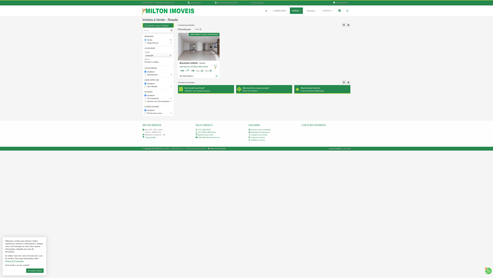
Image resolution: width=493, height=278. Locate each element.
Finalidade (149, 36)
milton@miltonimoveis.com (209, 137)
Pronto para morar (159, 113)
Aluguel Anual (159, 43)
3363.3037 (196, 3)
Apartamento (159, 75)
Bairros (147, 59)
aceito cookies (36, 271)
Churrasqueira (159, 98)
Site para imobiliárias (335, 148)
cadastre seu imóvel (259, 135)
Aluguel (311, 11)
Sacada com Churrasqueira (159, 101)
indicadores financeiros (260, 132)
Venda (159, 40)
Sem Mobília (159, 86)
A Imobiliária (279, 11)
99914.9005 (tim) (207, 132)
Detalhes (149, 91)
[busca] (347, 10)
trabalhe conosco (258, 140)
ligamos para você (205, 135)
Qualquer (151, 72)
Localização (150, 48)
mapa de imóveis (258, 137)
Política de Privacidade (218, 149)
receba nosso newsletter (261, 130)
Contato (327, 11)
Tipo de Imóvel (151, 68)
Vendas (295, 11)
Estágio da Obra (152, 106)
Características (152, 80)
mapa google (150, 137)
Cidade (147, 52)
